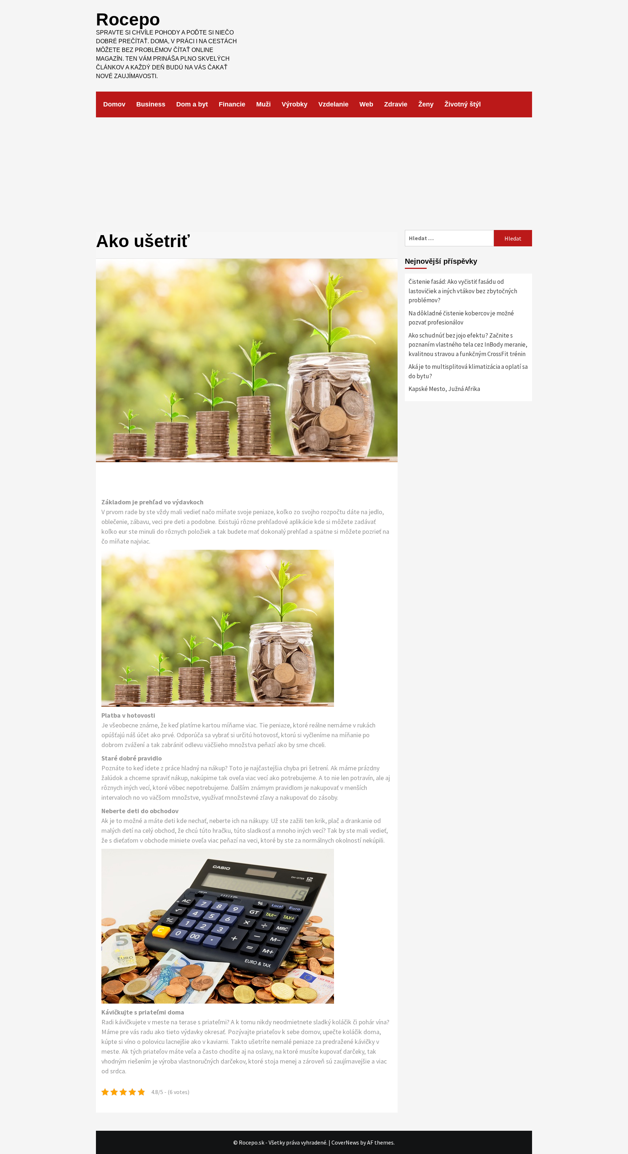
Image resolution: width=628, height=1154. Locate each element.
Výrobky (294, 104)
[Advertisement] (314, 172)
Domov (114, 104)
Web (366, 104)
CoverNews (345, 1142)
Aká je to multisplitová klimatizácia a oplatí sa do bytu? (468, 371)
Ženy (426, 104)
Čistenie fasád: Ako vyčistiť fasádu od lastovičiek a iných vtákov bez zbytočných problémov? (462, 291)
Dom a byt (192, 104)
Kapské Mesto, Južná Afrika (444, 389)
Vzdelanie (333, 104)
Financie (232, 104)
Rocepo (128, 19)
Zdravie (395, 104)
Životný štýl (462, 104)
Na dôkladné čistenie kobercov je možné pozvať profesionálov (461, 318)
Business (150, 104)
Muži (263, 104)
